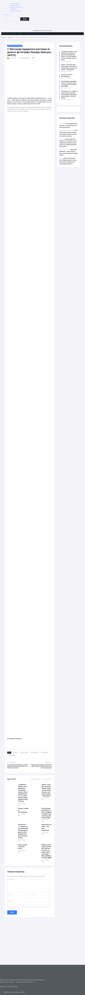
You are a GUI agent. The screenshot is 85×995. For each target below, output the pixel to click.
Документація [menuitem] (15, 5)
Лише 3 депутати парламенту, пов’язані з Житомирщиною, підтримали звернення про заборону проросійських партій (68, 142)
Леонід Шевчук (34, 752)
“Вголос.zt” (31, 982)
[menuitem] (45, 19)
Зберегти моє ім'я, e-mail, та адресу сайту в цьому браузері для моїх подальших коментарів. (29, 907)
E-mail (32, 894)
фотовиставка (44, 752)
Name (8, 894)
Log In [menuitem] (7, 14)
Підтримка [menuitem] (14, 9)
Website (9, 900)
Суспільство (18, 45)
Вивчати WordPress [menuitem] (16, 7)
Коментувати (10, 878)
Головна (3, 37)
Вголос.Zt (16, 752)
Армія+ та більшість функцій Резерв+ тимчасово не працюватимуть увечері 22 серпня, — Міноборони (46, 790)
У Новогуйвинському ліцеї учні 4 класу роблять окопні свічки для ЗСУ (68, 125)
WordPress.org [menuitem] (15, 3)
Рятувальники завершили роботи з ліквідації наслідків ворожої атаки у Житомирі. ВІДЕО (69, 84)
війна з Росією (24, 752)
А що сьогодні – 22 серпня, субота (23, 846)
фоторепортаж (11, 755)
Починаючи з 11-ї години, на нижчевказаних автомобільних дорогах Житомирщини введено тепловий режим (69, 94)
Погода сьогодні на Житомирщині (67, 75)
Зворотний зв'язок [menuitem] (16, 11)
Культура (10, 37)
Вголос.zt (13, 58)
